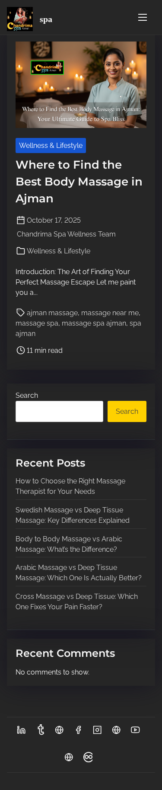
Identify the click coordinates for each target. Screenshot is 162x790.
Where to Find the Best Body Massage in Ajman (79, 181)
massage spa (37, 323)
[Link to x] (116, 733)
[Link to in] (68, 760)
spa (46, 19)
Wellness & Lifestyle (51, 145)
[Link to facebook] (78, 733)
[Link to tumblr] (40, 733)
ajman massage (52, 313)
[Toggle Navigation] (142, 17)
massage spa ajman (94, 323)
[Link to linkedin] (21, 733)
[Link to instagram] (97, 733)
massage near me (110, 313)
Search (27, 395)
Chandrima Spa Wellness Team (66, 234)
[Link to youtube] (135, 733)
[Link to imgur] (59, 733)
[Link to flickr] (87, 760)
